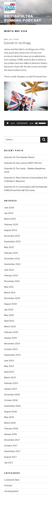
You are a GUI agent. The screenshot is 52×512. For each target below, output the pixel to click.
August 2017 (10, 457)
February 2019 (11, 383)
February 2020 (11, 332)
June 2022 (9, 270)
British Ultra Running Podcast (22, 18)
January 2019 (10, 389)
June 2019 (9, 360)
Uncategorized (11, 491)
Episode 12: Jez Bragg (17, 43)
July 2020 (8, 309)
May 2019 (9, 366)
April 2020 (9, 321)
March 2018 (10, 423)
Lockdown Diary (11, 480)
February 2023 (11, 253)
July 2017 (8, 462)
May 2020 (9, 315)
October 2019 (11, 349)
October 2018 (11, 400)
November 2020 (12, 298)
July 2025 (8, 213)
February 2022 (11, 275)
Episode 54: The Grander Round (19, 157)
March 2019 (10, 377)
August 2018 (10, 411)
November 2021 (12, 281)
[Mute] (36, 123)
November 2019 (12, 343)
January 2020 (10, 338)
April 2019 (9, 372)
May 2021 (9, 287)
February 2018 (11, 428)
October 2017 (10, 445)
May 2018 (9, 417)
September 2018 (12, 406)
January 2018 (10, 434)
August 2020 (10, 304)
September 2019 (12, 355)
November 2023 (12, 236)
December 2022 (12, 258)
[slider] (42, 122)
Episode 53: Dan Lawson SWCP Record (23, 163)
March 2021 (10, 292)
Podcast (8, 485)
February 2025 (11, 224)
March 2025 (10, 219)
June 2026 (9, 207)
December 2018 (12, 394)
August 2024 (10, 230)
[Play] (7, 123)
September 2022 (12, 264)
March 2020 (10, 326)
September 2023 (12, 241)
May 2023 (9, 247)
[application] (26, 123)
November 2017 (12, 440)
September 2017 (12, 451)
